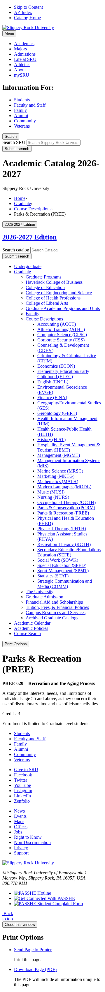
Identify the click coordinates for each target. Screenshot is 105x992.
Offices (20, 826)
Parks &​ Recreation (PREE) (63, 512)
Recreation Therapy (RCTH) (64, 544)
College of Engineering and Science (59, 292)
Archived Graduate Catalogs (52, 617)
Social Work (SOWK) (57, 560)
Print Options (16, 644)
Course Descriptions (32, 208)
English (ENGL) (52, 381)
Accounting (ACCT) (56, 324)
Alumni (21, 115)
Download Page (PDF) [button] (35, 969)
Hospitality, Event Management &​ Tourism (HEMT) (68, 447)
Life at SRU (25, 59)
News (19, 810)
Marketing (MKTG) (55, 476)
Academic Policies (31, 628)
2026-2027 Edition (29, 237)
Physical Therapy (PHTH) (61, 528)
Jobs (18, 831)
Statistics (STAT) (53, 575)
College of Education (45, 287)
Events (20, 816)
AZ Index (23, 12)
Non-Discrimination (32, 842)
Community (25, 120)
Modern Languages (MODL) (64, 486)
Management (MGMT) (58, 455)
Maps (19, 821)
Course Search (27, 633)
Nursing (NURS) (53, 497)
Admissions (25, 54)
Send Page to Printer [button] (33, 949)
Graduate (22, 203)
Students (22, 99)
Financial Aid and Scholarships (54, 602)
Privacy (21, 847)
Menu (9, 33)
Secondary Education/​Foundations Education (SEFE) (69, 552)
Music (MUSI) (50, 491)
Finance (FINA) (52, 397)
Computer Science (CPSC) (62, 334)
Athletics (22, 64)
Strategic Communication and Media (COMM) (64, 584)
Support (21, 852)
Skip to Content (28, 7)
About (20, 69)
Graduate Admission (44, 596)
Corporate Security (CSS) (61, 339)
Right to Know (28, 837)
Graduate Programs (43, 276)
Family (20, 110)
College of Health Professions (53, 297)
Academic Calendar (32, 623)
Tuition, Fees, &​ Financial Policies (57, 607)
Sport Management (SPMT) (63, 570)
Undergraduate (27, 266)
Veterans (22, 126)
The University (39, 591)
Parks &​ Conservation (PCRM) (66, 507)
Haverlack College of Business (54, 282)
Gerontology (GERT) (57, 413)
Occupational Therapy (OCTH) (66, 502)
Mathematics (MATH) (57, 481)
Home (19, 198)
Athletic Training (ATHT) (61, 329)
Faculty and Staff (30, 105)
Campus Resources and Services (55, 612)
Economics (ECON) (56, 366)
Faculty (32, 313)
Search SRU (13, 142)
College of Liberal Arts (47, 303)
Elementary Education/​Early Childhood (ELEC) (63, 374)
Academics (24, 43)
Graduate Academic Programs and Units (63, 308)
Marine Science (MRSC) (60, 470)
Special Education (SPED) (61, 565)
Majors (20, 48)
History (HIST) (51, 439)
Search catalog (15, 249)
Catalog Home (27, 17)
